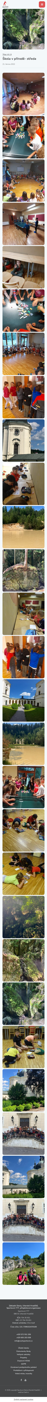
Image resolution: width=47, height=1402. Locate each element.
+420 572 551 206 (23, 1334)
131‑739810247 (25, 1327)
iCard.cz (26, 1392)
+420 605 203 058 (23, 1337)
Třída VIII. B (7, 54)
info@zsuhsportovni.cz (23, 1341)
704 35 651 (25, 1317)
